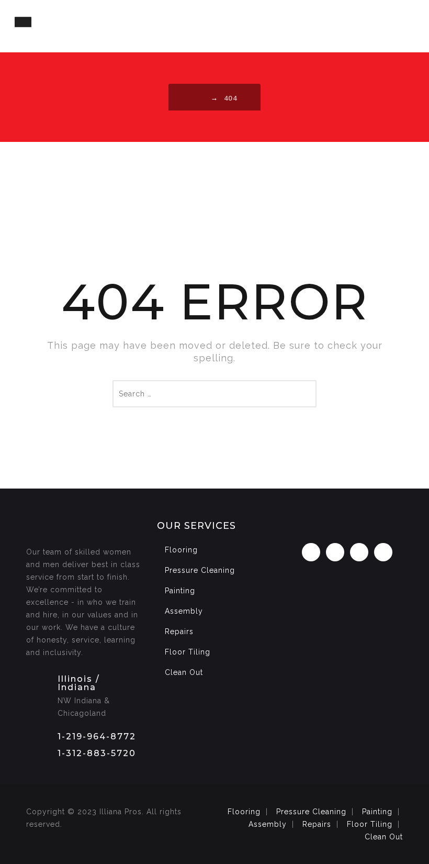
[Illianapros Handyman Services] (214, 26)
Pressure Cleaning (200, 570)
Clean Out (184, 672)
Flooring (181, 550)
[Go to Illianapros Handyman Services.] (200, 98)
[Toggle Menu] (23, 22)
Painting (180, 590)
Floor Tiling (187, 652)
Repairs (179, 631)
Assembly (184, 611)
